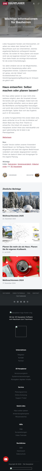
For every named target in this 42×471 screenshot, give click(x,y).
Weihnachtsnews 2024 (13, 280)
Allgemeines (29, 27)
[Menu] (38, 3)
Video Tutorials (19, 293)
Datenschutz (20, 454)
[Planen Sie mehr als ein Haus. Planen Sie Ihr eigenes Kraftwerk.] (21, 233)
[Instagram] (21, 301)
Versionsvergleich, (25, 164)
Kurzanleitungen (21, 432)
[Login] (34, 3)
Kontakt (36, 293)
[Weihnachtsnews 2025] (21, 202)
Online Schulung (21, 395)
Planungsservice (21, 392)
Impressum (21, 451)
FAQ (28, 293)
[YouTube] (17, 301)
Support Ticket (21, 398)
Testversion (12, 164)
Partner (21, 361)
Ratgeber (6, 293)
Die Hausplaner (28, 464)
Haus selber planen (21, 411)
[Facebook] (14, 301)
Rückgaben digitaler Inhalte (21, 379)
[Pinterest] (27, 301)
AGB (21, 448)
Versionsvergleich (21, 373)
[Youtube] (6, 459)
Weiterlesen (7, 137)
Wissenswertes (21, 417)
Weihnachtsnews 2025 (13, 216)
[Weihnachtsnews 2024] (21, 266)
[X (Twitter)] (24, 301)
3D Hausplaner (16, 166)
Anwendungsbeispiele (21, 414)
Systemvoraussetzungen (21, 376)
